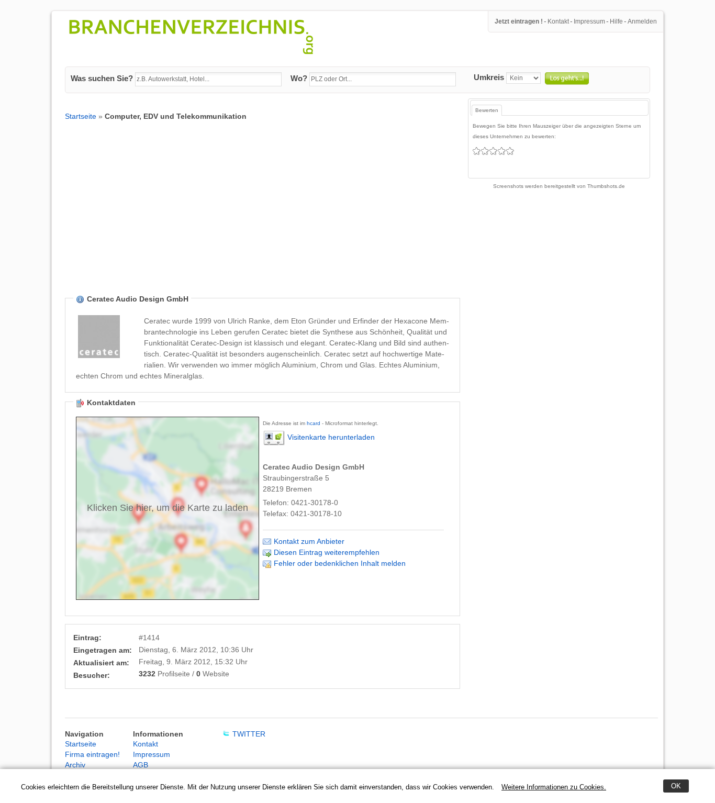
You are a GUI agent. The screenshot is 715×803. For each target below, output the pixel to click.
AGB (140, 765)
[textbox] (208, 79)
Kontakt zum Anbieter (309, 541)
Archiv (75, 765)
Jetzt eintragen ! (519, 21)
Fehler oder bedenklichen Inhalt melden (340, 563)
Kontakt (558, 21)
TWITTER (248, 734)
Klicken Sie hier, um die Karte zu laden (167, 508)
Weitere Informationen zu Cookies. (553, 787)
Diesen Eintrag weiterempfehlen (326, 552)
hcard (313, 423)
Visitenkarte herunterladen (331, 437)
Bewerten (486, 110)
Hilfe (616, 21)
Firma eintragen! (92, 754)
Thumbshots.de (606, 186)
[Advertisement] (262, 215)
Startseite (80, 116)
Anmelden (642, 21)
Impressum (589, 21)
